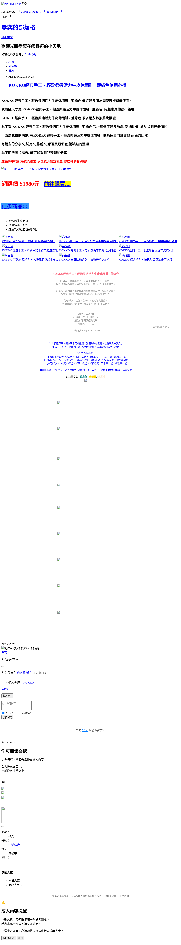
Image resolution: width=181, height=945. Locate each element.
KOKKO (28, 682)
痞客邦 (21, 672)
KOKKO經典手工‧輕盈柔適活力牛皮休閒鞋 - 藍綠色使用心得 (67, 85)
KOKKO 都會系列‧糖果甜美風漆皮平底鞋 (145, 259)
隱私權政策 (110, 896)
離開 (20, 938)
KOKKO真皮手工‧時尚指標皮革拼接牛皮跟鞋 (88, 241)
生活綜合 (30, 54)
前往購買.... (57, 184)
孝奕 (4, 652)
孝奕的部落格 (18, 27)
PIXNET (64, 896)
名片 (11, 70)
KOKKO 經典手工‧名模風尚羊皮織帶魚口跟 (87, 250)
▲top (4, 688)
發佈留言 (7, 717)
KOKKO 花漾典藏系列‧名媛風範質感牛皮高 (30, 259)
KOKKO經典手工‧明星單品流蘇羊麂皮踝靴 (146, 250)
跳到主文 (7, 37)
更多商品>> (15, 206)
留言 (29, 672)
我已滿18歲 (8, 938)
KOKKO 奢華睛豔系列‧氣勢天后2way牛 (85, 259)
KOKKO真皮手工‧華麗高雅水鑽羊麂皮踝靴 (30, 250)
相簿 (11, 61)
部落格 (12, 66)
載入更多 (7, 695)
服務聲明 (124, 896)
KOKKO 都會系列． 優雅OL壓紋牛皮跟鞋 (28, 241)
